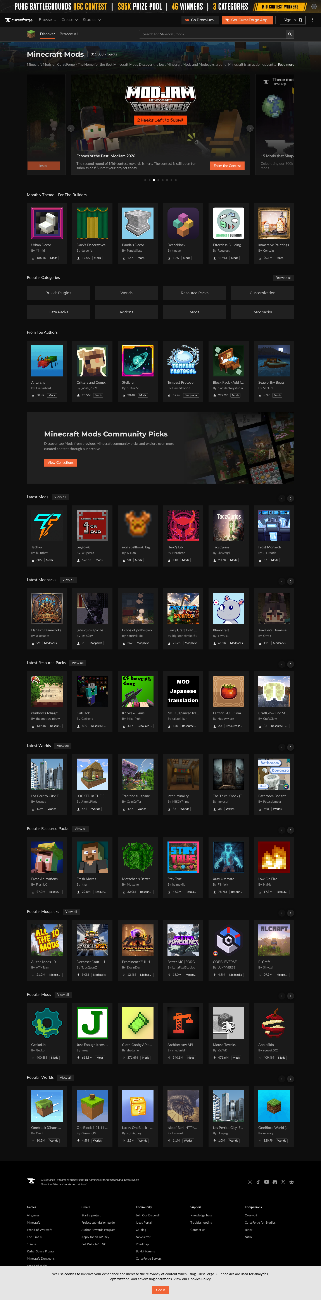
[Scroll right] (290, 498)
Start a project (91, 1215)
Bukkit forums (145, 1251)
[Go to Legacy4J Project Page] (92, 536)
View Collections (61, 462)
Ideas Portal (144, 1222)
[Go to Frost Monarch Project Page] (274, 536)
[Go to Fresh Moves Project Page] (92, 867)
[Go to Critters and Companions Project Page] (92, 371)
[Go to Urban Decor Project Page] (47, 233)
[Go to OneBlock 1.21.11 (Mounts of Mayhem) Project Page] (92, 1116)
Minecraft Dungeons (41, 1258)
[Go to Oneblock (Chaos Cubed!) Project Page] (47, 1116)
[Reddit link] (291, 1182)
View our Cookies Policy (192, 1279)
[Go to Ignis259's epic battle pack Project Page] (92, 618)
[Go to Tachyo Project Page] (47, 536)
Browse (45, 20)
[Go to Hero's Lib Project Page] (183, 536)
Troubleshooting (201, 1222)
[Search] (290, 34)
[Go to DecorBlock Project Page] (183, 233)
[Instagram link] (250, 1182)
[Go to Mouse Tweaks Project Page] (229, 1033)
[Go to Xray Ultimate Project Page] (229, 867)
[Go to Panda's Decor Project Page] (138, 233)
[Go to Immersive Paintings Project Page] (274, 233)
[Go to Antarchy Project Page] (47, 371)
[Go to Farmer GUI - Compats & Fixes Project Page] (229, 701)
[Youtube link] (266, 1182)
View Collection (216, 166)
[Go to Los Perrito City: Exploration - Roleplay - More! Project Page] (47, 784)
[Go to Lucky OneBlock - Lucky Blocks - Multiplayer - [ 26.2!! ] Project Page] (138, 1116)
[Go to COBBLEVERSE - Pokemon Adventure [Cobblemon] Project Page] (229, 950)
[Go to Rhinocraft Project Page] (229, 618)
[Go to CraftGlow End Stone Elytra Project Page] (274, 701)
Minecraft (33, 1222)
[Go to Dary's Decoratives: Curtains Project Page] (92, 233)
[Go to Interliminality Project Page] (183, 784)
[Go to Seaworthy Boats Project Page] (274, 371)
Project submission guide (98, 1222)
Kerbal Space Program (41, 1251)
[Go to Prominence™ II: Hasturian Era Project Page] (138, 950)
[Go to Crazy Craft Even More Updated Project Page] (183, 618)
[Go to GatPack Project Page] (92, 701)
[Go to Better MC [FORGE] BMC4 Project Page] (183, 950)
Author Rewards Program (98, 1229)
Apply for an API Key (95, 1237)
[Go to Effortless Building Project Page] (229, 233)
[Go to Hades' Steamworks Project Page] (47, 618)
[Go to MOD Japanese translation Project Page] (183, 701)
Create (67, 20)
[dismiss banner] (314, 6)
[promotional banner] (160, 6)
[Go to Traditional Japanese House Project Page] (138, 784)
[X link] (283, 1182)
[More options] (312, 20)
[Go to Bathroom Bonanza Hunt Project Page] (274, 784)
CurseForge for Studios (260, 1222)
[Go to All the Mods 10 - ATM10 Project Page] (47, 950)
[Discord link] (275, 1182)
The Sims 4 (34, 1237)
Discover (47, 34)
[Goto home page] (19, 20)
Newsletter (143, 1237)
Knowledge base (201, 1215)
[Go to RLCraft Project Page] (274, 950)
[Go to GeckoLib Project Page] (47, 1033)
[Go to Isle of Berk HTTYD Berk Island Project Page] (183, 1116)
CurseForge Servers (149, 1258)
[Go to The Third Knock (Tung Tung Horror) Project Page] (229, 784)
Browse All (69, 34)
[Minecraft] (31, 34)
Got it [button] (160, 1290)
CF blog (141, 1229)
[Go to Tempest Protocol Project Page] (183, 371)
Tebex (248, 1229)
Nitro (248, 1237)
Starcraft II (34, 1244)
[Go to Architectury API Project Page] (183, 1033)
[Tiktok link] (258, 1182)
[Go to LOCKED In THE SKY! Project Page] (92, 784)
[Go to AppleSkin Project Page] (274, 1033)
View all (60, 497)
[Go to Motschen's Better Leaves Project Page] (138, 867)
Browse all (284, 278)
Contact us (197, 1229)
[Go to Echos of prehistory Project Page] (138, 618)
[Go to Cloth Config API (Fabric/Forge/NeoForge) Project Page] (138, 1033)
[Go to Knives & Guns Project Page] (138, 701)
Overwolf (251, 1215)
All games (33, 1215)
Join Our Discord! (148, 1215)
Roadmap (142, 1244)
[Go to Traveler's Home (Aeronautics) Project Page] (274, 618)
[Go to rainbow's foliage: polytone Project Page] (47, 701)
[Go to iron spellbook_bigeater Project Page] (138, 536)
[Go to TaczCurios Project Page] (229, 536)
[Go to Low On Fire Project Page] (274, 867)
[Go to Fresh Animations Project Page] (47, 867)
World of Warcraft (39, 1229)
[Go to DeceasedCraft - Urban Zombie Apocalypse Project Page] (92, 950)
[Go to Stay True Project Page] (183, 867)
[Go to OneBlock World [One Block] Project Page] (274, 1116)
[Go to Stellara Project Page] (138, 371)
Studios (89, 20)
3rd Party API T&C (93, 1244)
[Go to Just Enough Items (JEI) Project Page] (92, 1033)
